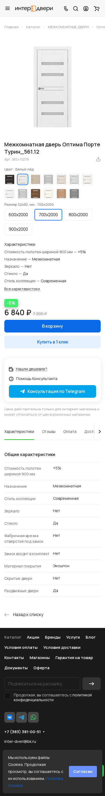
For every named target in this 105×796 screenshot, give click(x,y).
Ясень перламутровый (61, 179)
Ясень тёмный (61, 193)
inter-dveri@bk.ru (20, 741)
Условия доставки (61, 647)
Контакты (14, 657)
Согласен (83, 771)
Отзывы (48, 431)
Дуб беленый (35, 179)
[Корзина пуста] (96, 8)
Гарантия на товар (74, 657)
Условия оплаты (21, 647)
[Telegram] (21, 717)
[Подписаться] (91, 683)
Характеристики (19, 431)
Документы (16, 668)
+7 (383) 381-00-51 (22, 731)
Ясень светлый (48, 193)
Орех (35, 193)
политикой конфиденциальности (53, 697)
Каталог (12, 637)
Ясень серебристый (74, 179)
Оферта (41, 668)
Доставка (93, 431)
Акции (33, 637)
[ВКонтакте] (9, 717)
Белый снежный (9, 193)
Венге (9, 179)
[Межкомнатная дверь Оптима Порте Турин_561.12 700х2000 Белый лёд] (52, 86)
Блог (91, 637)
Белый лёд (22, 179)
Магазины (40, 657)
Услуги (73, 637)
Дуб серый (48, 179)
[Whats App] (33, 717)
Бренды (53, 637)
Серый (74, 193)
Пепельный (22, 193)
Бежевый (87, 179)
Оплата (69, 431)
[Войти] (85, 8)
